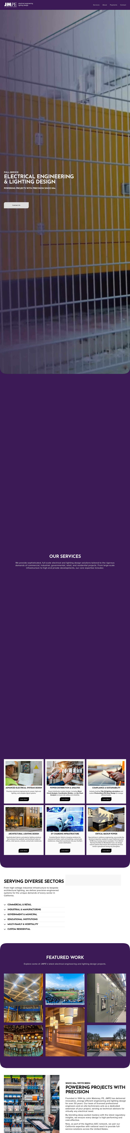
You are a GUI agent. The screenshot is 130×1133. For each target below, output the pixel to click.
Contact (123, 5)
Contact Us (16, 205)
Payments (113, 5)
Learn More (23, 799)
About (105, 5)
